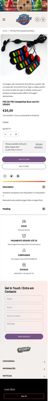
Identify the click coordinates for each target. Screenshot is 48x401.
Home (5, 30)
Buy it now (24, 166)
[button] (4, 19)
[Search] (37, 19)
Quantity (7, 128)
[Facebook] (5, 176)
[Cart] (43, 19)
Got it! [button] (24, 396)
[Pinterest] (18, 176)
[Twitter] (11, 176)
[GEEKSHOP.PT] (24, 19)
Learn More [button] (9, 389)
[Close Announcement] (43, 5)
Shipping (17, 115)
